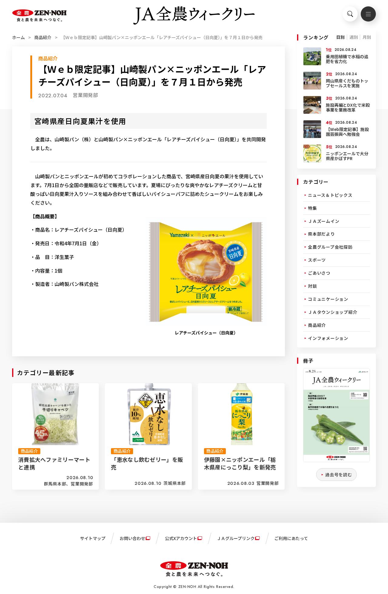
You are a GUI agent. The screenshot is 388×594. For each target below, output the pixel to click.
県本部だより (321, 234)
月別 (367, 37)
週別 (354, 37)
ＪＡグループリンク (236, 538)
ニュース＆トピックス (330, 195)
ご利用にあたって (291, 538)
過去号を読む (338, 475)
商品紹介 (42, 37)
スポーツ (317, 260)
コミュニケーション (328, 299)
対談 (312, 286)
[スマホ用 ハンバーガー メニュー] (368, 14)
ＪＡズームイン (323, 221)
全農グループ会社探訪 (330, 247)
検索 (350, 14)
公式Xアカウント (181, 538)
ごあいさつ (319, 273)
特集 (312, 208)
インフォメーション (328, 338)
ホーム (18, 37)
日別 (340, 37)
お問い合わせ (132, 538)
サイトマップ (92, 538)
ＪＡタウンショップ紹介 (332, 312)
